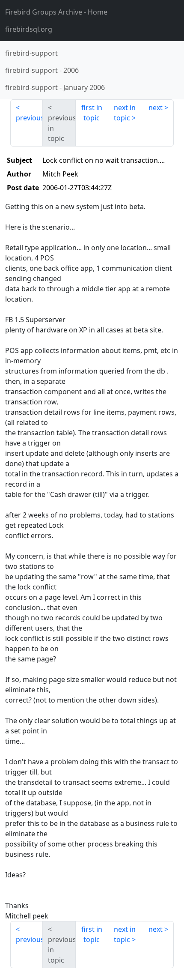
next (155, 107)
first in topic (91, 113)
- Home (56, 12)
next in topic (125, 113)
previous (29, 118)
